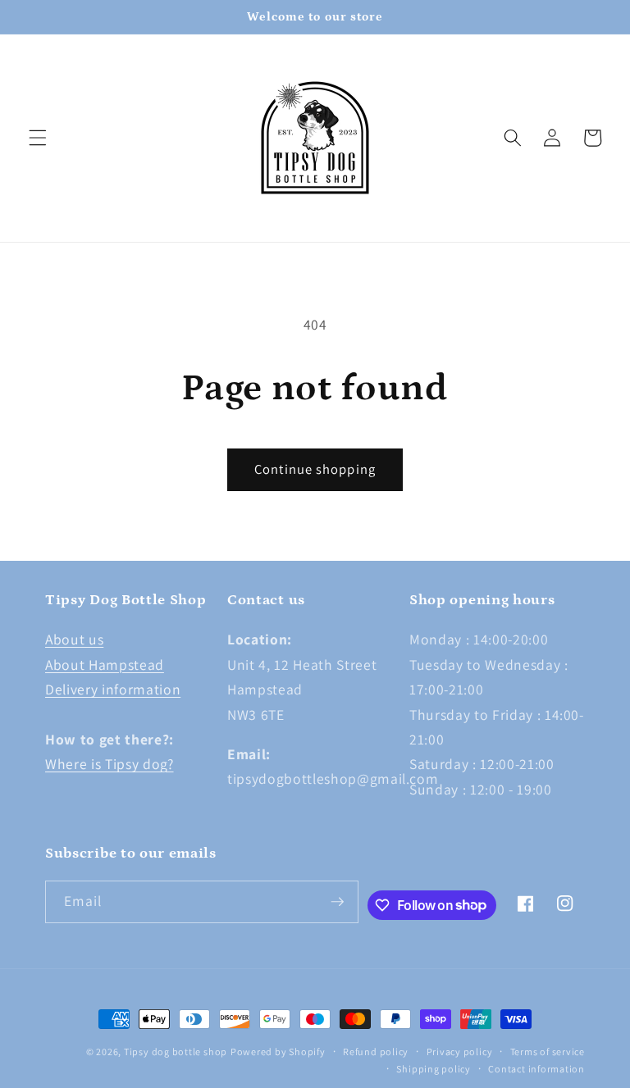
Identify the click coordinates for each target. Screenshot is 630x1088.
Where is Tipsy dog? (109, 763)
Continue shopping (315, 469)
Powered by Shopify (278, 1051)
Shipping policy (433, 1069)
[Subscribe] (337, 902)
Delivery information (112, 689)
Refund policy (376, 1051)
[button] (37, 137)
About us (74, 639)
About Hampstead (104, 664)
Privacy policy (460, 1051)
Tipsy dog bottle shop (175, 1051)
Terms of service (547, 1051)
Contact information (536, 1069)
